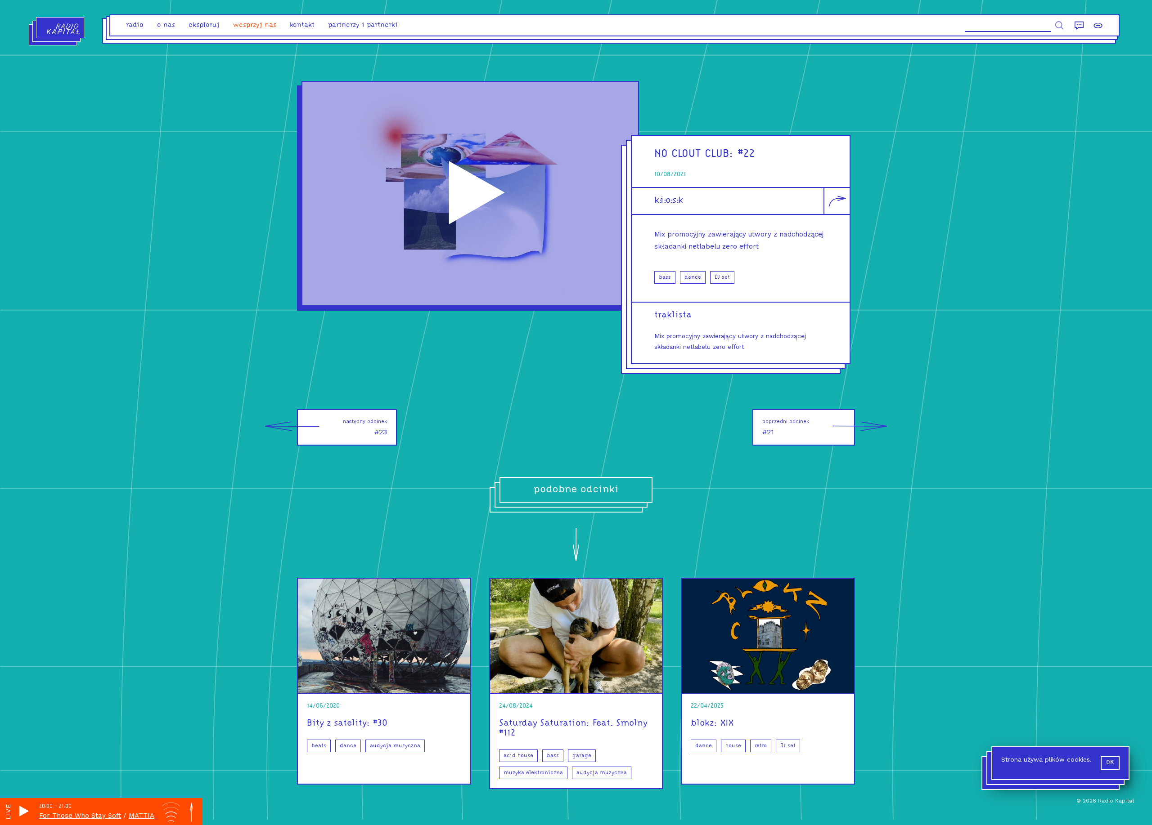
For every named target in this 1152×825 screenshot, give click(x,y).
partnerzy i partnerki (363, 25)
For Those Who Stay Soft (80, 816)
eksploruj (204, 25)
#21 (785, 427)
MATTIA (141, 816)
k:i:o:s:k (668, 200)
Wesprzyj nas (254, 25)
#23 (365, 427)
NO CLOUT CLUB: (694, 154)
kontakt (302, 25)
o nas (166, 25)
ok (1110, 763)
